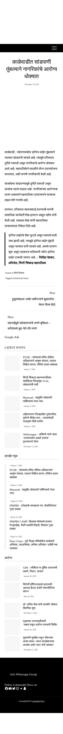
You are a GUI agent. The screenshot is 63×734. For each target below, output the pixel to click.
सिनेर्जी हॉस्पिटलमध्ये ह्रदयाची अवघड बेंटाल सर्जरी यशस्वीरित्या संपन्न (39, 588)
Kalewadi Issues (21, 278)
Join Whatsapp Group (23, 674)
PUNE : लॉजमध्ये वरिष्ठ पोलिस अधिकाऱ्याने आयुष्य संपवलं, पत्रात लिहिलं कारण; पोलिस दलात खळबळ (40, 361)
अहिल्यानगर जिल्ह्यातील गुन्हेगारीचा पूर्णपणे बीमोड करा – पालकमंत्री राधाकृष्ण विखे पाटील (39, 418)
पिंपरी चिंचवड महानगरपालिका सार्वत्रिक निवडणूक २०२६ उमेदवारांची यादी (37, 381)
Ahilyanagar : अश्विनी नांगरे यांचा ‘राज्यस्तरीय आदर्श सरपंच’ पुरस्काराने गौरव (40, 438)
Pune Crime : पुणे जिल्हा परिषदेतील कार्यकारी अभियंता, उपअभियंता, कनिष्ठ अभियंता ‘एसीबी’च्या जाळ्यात (33, 545)
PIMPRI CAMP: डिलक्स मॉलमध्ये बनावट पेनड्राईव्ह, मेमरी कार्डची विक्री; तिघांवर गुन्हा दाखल (31, 525)
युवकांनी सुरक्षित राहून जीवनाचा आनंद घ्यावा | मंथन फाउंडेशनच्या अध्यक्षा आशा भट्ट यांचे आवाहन (38, 641)
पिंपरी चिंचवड (19, 273)
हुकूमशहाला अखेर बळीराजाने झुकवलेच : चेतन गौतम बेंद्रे (33, 298)
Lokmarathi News (38, 701)
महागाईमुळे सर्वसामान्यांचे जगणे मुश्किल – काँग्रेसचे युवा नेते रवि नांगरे (29, 322)
